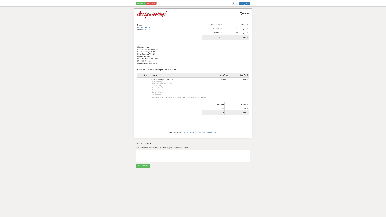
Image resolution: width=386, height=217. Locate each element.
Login (247, 3)
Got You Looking (143, 27)
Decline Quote (151, 3)
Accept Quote (141, 3)
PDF (236, 3)
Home (241, 3)
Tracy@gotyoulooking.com (208, 132)
